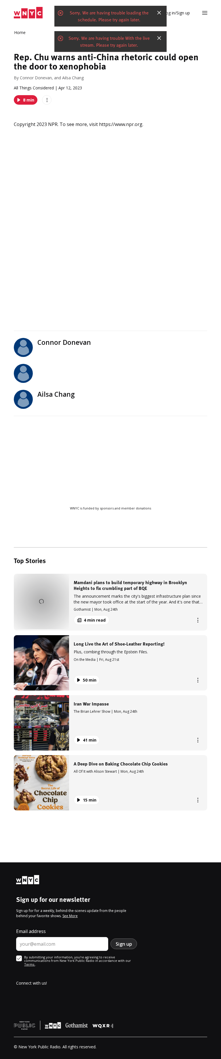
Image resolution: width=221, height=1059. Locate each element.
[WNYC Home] (28, 13)
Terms (29, 964)
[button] (110, 602)
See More (70, 915)
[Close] (159, 13)
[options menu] (47, 100)
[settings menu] (204, 13)
